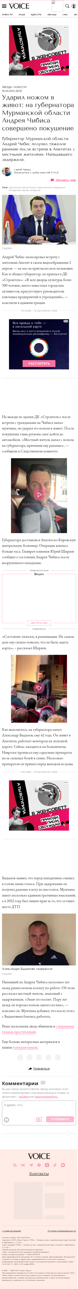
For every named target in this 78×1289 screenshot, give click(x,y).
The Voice (19, 6)
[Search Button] (67, 6)
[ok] (47, 1165)
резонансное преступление (22, 187)
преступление (44, 187)
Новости (20, 87)
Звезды (7, 87)
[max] (63, 1165)
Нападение (14, 190)
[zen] (39, 1165)
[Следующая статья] (39, 1133)
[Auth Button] (74, 6)
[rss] (15, 1165)
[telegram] (31, 1165)
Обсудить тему (66, 180)
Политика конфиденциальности (62, 1231)
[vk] (23, 1165)
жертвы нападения (31, 190)
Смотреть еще (39, 623)
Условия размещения (11, 1231)
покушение (58, 187)
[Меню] (4, 6)
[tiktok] (55, 1165)
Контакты (39, 1173)
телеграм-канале (25, 1047)
